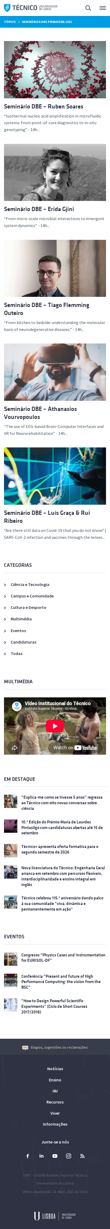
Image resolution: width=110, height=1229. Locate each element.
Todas (16, 653)
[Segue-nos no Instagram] (68, 1157)
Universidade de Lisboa (55, 1183)
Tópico (10, 22)
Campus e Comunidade (32, 596)
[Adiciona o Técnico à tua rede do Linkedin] (41, 1157)
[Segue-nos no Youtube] (55, 1157)
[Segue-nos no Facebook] (27, 1157)
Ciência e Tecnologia (30, 584)
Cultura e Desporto (28, 607)
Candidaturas (23, 642)
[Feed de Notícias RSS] (82, 1157)
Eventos (18, 630)
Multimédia (21, 618)
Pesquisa (85, 8)
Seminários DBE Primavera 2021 (47, 22)
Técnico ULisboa (30, 8)
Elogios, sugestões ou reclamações (59, 1047)
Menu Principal (99, 8)
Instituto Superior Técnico (66, 1175)
